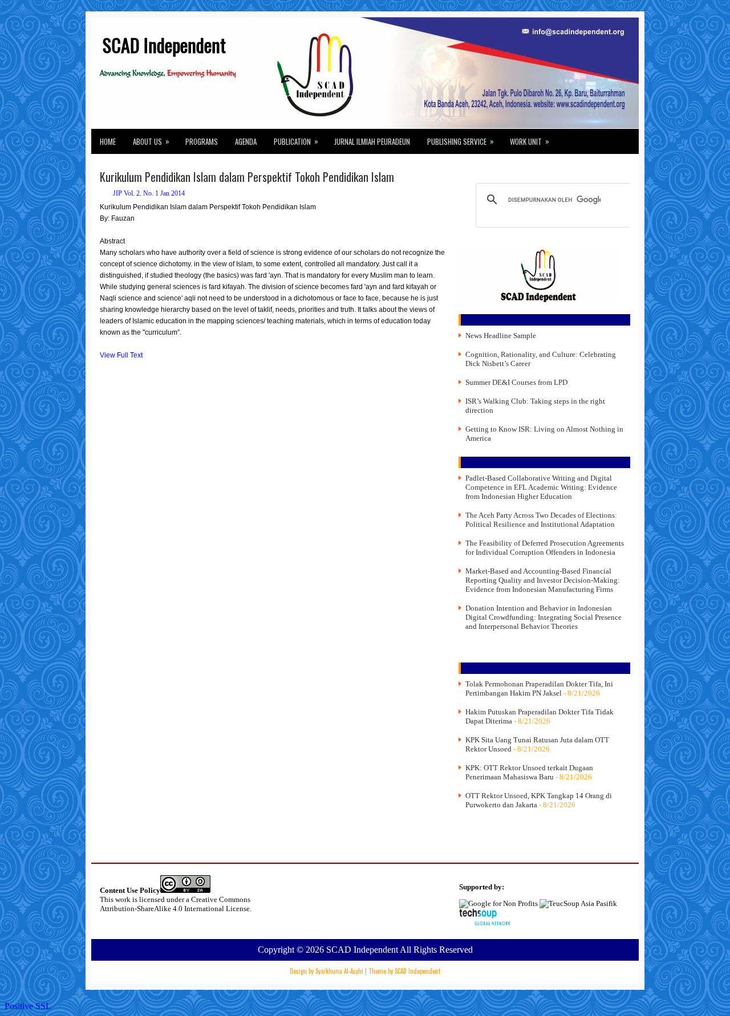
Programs (201, 141)
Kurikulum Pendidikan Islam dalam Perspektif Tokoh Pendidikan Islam (247, 176)
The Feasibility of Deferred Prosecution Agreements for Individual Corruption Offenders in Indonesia (544, 547)
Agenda (246, 141)
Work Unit (529, 141)
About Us (151, 141)
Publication (296, 141)
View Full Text (121, 355)
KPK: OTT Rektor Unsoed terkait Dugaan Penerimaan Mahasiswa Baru (529, 772)
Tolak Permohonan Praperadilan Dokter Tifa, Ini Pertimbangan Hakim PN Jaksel (539, 688)
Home (108, 141)
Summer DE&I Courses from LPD (516, 382)
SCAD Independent (164, 44)
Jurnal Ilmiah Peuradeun (372, 141)
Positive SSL (28, 1006)
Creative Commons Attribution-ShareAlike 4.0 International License (175, 904)
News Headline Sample (500, 335)
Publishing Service (460, 141)
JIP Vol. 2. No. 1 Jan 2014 (149, 193)
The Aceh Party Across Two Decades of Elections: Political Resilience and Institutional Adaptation (541, 520)
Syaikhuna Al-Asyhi (339, 971)
